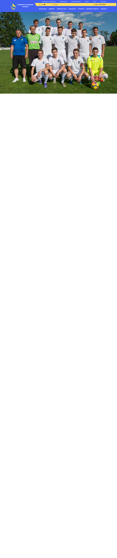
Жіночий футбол (76, 1)
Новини (51, 9)
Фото (94, 1)
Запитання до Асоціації (49, 1)
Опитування (63, 1)
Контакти (103, 1)
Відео (87, 1)
